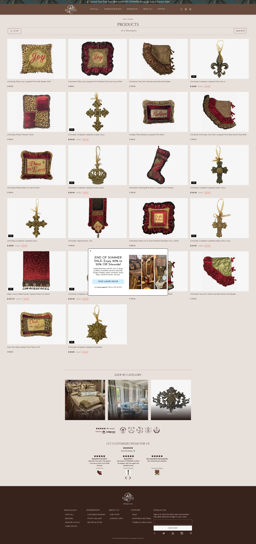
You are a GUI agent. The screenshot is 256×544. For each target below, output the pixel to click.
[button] (90, 251)
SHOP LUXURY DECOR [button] (108, 282)
